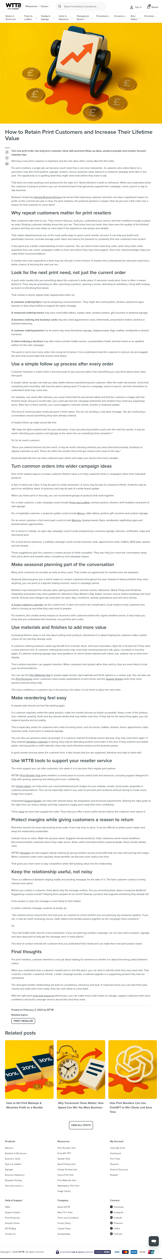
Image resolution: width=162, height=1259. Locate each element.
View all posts (81, 1125)
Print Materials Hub (40, 675)
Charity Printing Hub (67, 1169)
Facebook (119, 1207)
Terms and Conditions (68, 1217)
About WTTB (64, 1207)
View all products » (14, 1185)
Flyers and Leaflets (79, 502)
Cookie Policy (64, 1228)
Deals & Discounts (119, 1169)
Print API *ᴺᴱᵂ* (64, 1153)
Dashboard (115, 1153)
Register (114, 1175)
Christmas (149, 16)
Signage (9, 1169)
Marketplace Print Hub (68, 1185)
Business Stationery (15, 1175)
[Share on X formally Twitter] (7, 158)
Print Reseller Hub (30, 775)
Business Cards (12, 1158)
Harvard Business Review (48, 197)
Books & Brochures (11, 17)
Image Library (23, 786)
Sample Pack (64, 1158)
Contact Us (10, 1234)
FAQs (7, 1207)
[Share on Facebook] (7, 152)
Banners (76, 520)
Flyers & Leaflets (28, 17)
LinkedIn (118, 1217)
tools (21, 811)
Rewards (25, 853)
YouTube (118, 1234)
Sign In (138, 7)
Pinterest (118, 1223)
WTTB (21, 1252)
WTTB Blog (10, 1228)
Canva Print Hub (65, 1175)
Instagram (118, 1212)
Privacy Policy (64, 1223)
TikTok (117, 1228)
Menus (81, 513)
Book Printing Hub (66, 1164)
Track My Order (117, 1148)
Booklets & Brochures (16, 1153)
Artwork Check (12, 1223)
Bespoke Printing (13, 1180)
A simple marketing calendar (27, 604)
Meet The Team (65, 1212)
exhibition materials (37, 742)
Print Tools (115, 1158)
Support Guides (114, 679)
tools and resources (43, 995)
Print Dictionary (24, 679)
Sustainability (64, 1234)
